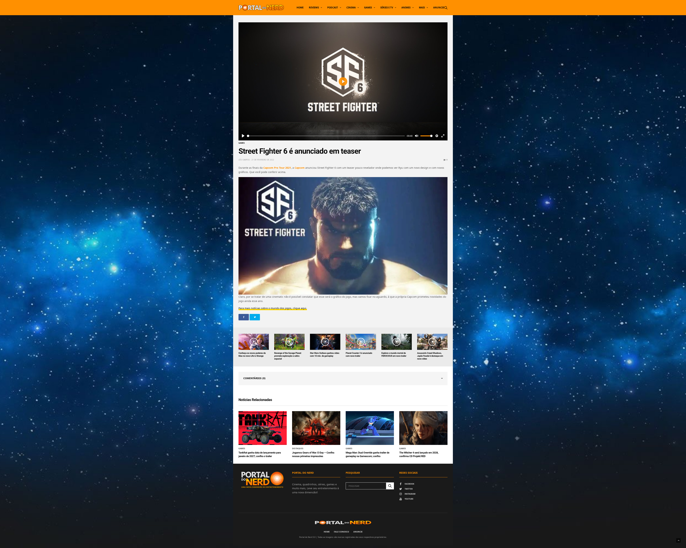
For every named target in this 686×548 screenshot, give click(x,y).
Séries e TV (386, 7)
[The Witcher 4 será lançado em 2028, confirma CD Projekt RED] (423, 428)
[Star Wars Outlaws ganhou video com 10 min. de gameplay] (325, 342)
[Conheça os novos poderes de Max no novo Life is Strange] (253, 342)
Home (300, 7)
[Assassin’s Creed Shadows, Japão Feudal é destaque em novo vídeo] (432, 342)
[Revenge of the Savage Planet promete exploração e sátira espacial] (289, 342)
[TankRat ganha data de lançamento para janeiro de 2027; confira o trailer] (262, 428)
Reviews (314, 7)
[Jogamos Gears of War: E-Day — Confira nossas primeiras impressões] (316, 428)
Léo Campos (244, 159)
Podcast (332, 7)
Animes (406, 7)
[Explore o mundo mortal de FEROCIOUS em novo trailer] (396, 342)
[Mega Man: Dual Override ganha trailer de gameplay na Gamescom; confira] (370, 428)
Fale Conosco (341, 531)
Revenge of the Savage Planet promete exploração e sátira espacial (287, 356)
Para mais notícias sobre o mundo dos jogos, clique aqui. (272, 308)
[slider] (326, 136)
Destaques (298, 448)
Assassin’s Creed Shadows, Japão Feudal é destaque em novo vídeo (430, 356)
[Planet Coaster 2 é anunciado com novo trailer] (361, 342)
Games (368, 7)
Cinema (351, 7)
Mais (422, 7)
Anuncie (438, 7)
